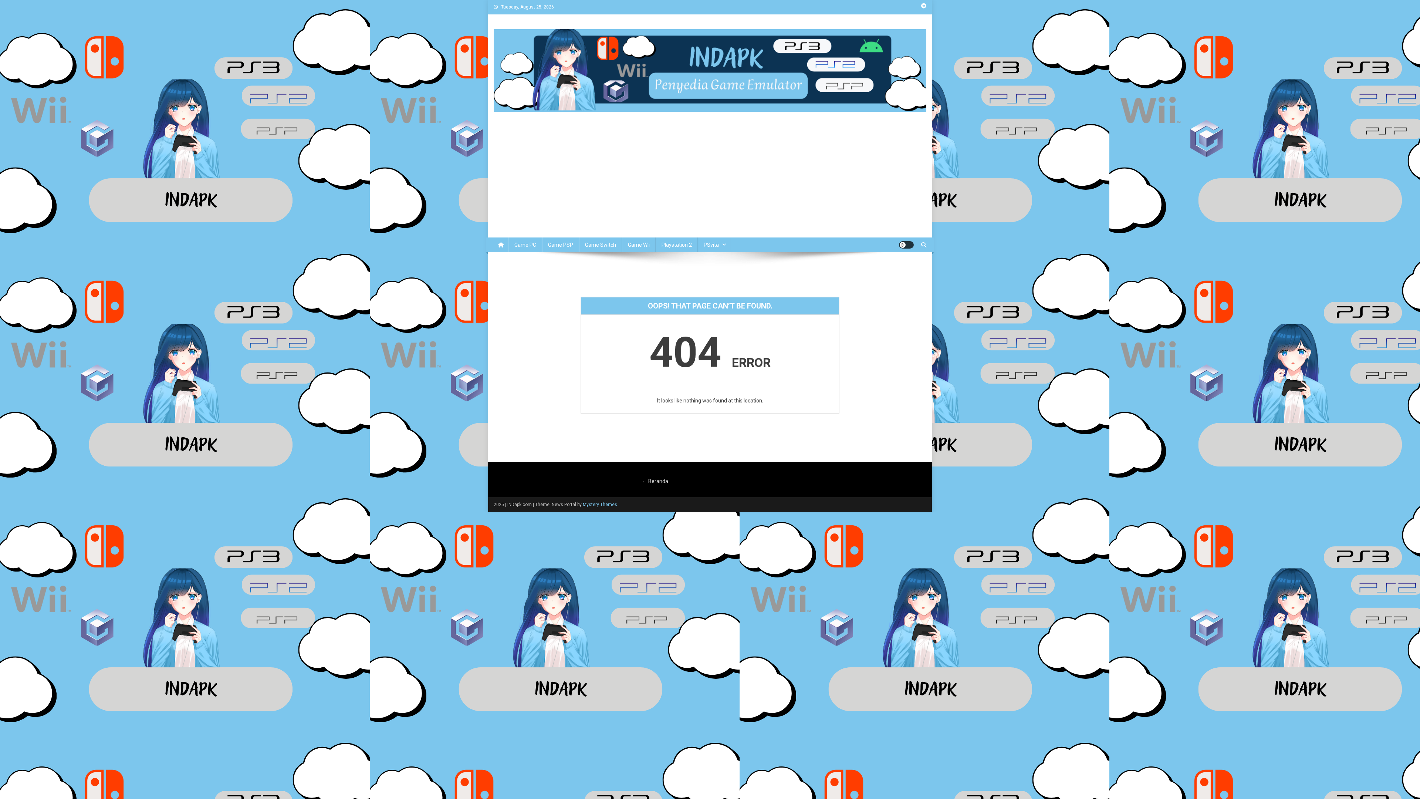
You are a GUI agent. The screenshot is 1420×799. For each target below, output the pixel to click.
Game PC (525, 245)
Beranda (658, 481)
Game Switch (600, 245)
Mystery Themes (600, 504)
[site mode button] (906, 245)
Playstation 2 (677, 245)
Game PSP (560, 245)
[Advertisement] (710, 182)
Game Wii (639, 245)
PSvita (711, 245)
